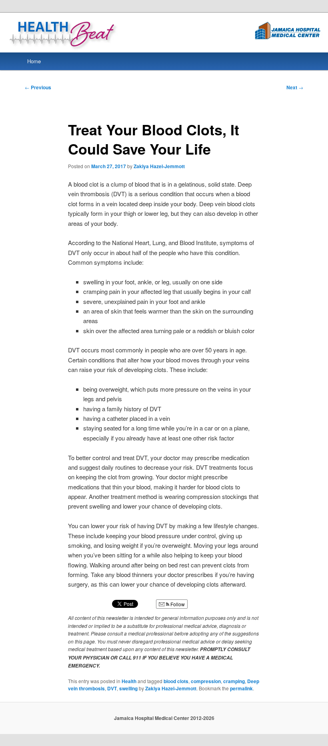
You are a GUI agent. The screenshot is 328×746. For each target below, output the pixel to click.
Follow (177, 604)
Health (129, 681)
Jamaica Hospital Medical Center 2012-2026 (164, 718)
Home (34, 61)
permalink (241, 688)
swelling (128, 688)
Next (294, 87)
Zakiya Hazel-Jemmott (159, 166)
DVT (112, 688)
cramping (234, 681)
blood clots (176, 681)
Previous (38, 87)
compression (206, 681)
